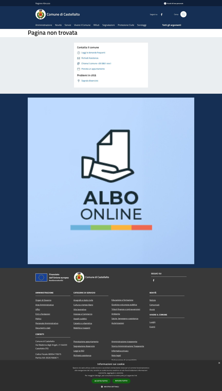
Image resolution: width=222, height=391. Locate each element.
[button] (111, 386)
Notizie (153, 300)
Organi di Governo (43, 300)
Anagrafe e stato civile (83, 300)
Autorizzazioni (118, 323)
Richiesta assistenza (82, 355)
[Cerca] (183, 14)
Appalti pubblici (80, 318)
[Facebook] (160, 14)
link (135, 375)
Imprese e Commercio (82, 314)
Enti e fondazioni (42, 314)
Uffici (37, 309)
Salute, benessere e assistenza (125, 318)
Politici (38, 318)
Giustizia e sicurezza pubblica (124, 304)
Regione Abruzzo (42, 3)
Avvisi (152, 309)
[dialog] (111, 375)
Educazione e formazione (122, 300)
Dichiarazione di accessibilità (124, 360)
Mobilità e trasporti (81, 327)
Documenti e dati (42, 327)
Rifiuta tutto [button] (121, 381)
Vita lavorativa (79, 309)
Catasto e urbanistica (82, 323)
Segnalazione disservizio (84, 346)
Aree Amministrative (44, 304)
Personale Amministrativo (46, 323)
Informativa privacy (120, 350)
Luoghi (152, 322)
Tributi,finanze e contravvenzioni (126, 309)
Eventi (152, 326)
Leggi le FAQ (78, 350)
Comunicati (154, 304)
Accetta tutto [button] (101, 381)
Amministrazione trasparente (124, 341)
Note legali (116, 355)
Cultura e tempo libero (83, 304)
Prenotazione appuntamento (85, 341)
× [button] (219, 363)
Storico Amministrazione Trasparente (128, 346)
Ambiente (116, 313)
